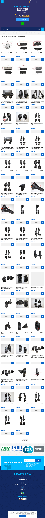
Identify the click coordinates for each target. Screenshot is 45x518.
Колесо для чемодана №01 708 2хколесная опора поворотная (7, 102)
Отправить (38, 460)
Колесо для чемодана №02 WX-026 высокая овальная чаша (22, 102)
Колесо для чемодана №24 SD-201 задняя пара (37, 239)
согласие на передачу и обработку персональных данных (32, 464)
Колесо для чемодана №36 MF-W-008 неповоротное (7, 333)
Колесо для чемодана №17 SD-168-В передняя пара (7, 194)
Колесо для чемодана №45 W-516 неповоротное (22, 356)
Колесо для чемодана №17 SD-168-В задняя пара (37, 171)
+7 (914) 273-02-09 (22, 479)
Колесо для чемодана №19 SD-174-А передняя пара (7, 216)
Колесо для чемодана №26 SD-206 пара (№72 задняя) (37, 261)
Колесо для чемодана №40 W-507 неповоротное (7, 356)
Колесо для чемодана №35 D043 (37, 309)
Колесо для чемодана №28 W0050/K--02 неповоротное (22, 288)
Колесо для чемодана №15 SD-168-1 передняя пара (37, 148)
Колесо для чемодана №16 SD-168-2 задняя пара (7, 171)
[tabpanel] (6, 448)
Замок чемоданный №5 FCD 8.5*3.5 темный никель (7, 78)
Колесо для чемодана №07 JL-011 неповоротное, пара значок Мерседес (7, 124)
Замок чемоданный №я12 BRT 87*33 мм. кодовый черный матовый (37, 78)
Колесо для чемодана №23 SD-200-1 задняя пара (7, 239)
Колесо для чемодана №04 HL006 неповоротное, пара (37, 102)
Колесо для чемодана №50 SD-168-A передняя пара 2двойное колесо (7, 381)
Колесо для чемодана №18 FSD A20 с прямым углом (22, 194)
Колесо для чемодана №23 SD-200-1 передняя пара (22, 239)
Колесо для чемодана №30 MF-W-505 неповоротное (7, 310)
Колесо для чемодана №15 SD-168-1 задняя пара (22, 148)
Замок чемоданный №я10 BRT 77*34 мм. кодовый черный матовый (22, 78)
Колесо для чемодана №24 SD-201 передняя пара (7, 261)
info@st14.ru (22, 489)
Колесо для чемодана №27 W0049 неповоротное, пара (7, 288)
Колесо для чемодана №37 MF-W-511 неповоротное (22, 333)
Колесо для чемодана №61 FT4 (22, 426)
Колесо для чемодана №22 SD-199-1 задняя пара (22, 216)
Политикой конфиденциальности (30, 466)
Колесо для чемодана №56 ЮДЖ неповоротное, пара (22, 380)
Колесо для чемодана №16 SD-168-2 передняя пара (22, 171)
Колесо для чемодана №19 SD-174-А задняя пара (37, 194)
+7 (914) (24, 15)
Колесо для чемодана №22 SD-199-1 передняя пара (37, 216)
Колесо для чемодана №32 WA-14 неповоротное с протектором (22, 310)
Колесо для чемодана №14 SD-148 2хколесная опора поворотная (7, 148)
